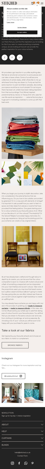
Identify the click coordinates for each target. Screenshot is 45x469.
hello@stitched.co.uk (22, 452)
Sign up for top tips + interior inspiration (16, 416)
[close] (37, 5)
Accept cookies (22, 32)
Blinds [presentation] (5, 445)
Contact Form (22, 456)
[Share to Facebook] (5, 57)
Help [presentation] (4, 431)
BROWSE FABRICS (15, 345)
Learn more (10, 22)
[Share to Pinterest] (12, 57)
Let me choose (22, 27)
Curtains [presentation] (7, 438)
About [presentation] (5, 424)
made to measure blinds (20, 308)
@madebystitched (11, 376)
